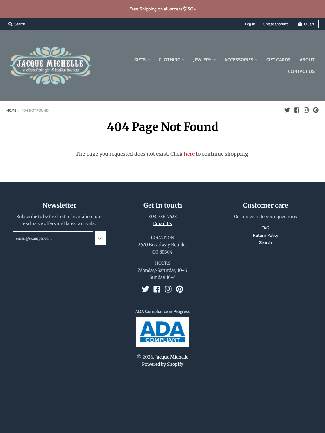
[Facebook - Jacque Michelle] (297, 110)
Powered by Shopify (162, 364)
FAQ (266, 228)
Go (100, 238)
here (189, 154)
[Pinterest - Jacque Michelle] (316, 110)
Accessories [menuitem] (238, 59)
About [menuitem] (307, 59)
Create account (275, 24)
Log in (250, 24)
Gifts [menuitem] (140, 59)
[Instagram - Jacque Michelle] (306, 110)
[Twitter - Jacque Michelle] (287, 110)
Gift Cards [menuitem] (278, 59)
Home (11, 110)
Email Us (162, 223)
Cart (309, 24)
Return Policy (265, 235)
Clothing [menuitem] (169, 59)
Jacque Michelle (171, 357)
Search (265, 242)
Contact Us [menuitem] (301, 71)
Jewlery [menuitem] (202, 59)
